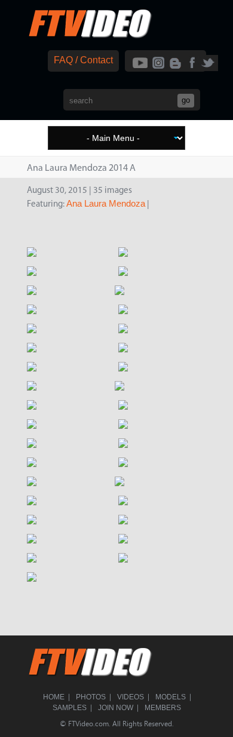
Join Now (115, 708)
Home (54, 697)
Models (170, 697)
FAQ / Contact (83, 60)
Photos (91, 697)
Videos (130, 697)
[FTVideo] (89, 35)
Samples (70, 708)
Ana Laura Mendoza (105, 203)
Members (163, 708)
